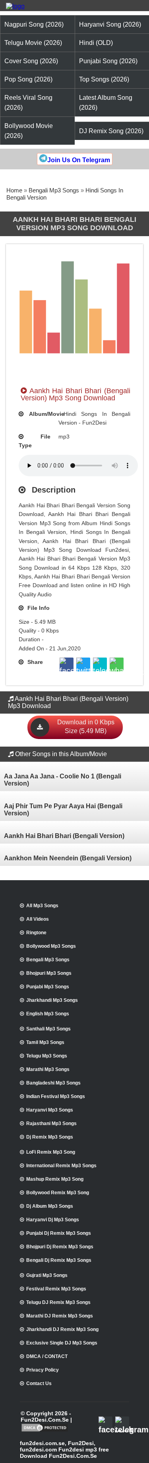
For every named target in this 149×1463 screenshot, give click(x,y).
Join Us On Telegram (78, 160)
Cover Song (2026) (31, 61)
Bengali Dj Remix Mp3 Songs (58, 1260)
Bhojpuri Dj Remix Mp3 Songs (59, 1247)
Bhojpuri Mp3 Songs (49, 973)
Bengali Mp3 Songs (54, 190)
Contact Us (39, 1383)
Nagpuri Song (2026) (34, 24)
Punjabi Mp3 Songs (47, 987)
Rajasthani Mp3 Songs (51, 1123)
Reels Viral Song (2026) (28, 102)
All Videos (37, 919)
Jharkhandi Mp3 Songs (52, 1000)
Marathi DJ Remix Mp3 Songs (59, 1316)
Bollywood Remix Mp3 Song (57, 1192)
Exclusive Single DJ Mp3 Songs (61, 1343)
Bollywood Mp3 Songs (51, 946)
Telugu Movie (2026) (33, 42)
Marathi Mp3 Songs (48, 1069)
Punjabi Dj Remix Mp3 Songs (58, 1233)
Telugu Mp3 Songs (46, 1056)
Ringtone (36, 932)
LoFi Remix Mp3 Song (50, 1152)
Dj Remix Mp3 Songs (49, 1137)
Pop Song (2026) (28, 79)
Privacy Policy (42, 1370)
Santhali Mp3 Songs (48, 1029)
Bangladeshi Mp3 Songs (53, 1083)
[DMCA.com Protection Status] (45, 1431)
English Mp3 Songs (47, 1014)
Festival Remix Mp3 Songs (56, 1289)
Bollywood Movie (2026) (28, 130)
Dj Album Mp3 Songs (49, 1206)
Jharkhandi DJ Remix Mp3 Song (62, 1329)
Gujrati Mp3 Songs (47, 1275)
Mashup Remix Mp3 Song (54, 1179)
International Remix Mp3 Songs (61, 1165)
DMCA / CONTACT (47, 1356)
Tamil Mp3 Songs (45, 1042)
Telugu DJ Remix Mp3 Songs (58, 1302)
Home (14, 190)
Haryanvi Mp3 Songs (49, 1110)
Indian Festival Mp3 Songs (55, 1096)
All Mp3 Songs (42, 905)
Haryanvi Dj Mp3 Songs (52, 1219)
